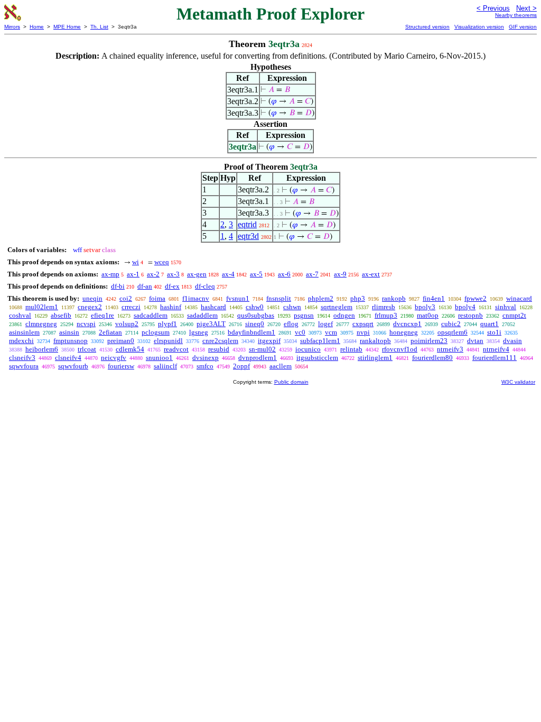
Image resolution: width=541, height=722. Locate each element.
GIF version (523, 27)
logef (325, 324)
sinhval (505, 307)
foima (157, 298)
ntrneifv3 (450, 349)
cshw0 (255, 307)
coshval (20, 315)
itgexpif (269, 341)
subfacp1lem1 (320, 341)
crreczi (131, 307)
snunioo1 (159, 358)
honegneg (403, 332)
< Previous (493, 8)
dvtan (475, 341)
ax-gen (197, 274)
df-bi (118, 286)
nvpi (363, 332)
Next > (526, 8)
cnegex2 (90, 307)
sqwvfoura (24, 366)
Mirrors (12, 27)
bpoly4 (465, 307)
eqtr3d (248, 236)
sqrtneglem (336, 307)
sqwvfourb (73, 366)
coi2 (125, 298)
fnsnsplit (278, 298)
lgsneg (198, 332)
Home (37, 27)
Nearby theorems (516, 15)
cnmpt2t (514, 315)
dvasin (512, 341)
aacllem (280, 366)
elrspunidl (168, 341)
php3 (357, 298)
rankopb (394, 298)
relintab (351, 349)
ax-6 (284, 274)
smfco (205, 366)
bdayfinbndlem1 (251, 332)
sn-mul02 (262, 349)
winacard (519, 298)
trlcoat (87, 349)
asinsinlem (24, 332)
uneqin (92, 298)
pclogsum (156, 332)
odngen (344, 315)
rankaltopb (375, 341)
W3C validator (518, 382)
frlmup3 (386, 315)
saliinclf (165, 366)
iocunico (308, 349)
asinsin (69, 332)
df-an (144, 286)
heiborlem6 (41, 349)
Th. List (99, 27)
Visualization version (479, 27)
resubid (218, 349)
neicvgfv (113, 358)
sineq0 (254, 324)
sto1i (494, 332)
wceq (161, 262)
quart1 (489, 324)
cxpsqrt (363, 324)
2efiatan (110, 332)
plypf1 (167, 324)
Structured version (427, 27)
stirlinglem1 (375, 358)
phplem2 (320, 298)
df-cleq (205, 286)
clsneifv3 (22, 358)
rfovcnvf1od (399, 349)
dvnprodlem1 (257, 358)
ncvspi (86, 324)
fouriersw (121, 366)
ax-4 (228, 274)
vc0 (300, 332)
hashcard (213, 307)
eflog (291, 324)
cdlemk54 (130, 349)
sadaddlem (202, 315)
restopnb (470, 315)
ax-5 (256, 274)
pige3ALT (211, 324)
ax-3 (173, 274)
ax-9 (340, 274)
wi (135, 262)
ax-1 (133, 274)
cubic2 (451, 324)
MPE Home (67, 27)
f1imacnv (195, 298)
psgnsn (304, 315)
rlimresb (383, 307)
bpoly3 (425, 307)
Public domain (291, 382)
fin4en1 (434, 298)
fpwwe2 (475, 298)
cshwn (292, 307)
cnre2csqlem (220, 341)
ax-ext (371, 274)
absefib (61, 315)
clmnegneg (41, 324)
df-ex (172, 286)
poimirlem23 (429, 341)
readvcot (176, 349)
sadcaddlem (150, 315)
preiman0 (120, 341)
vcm (331, 332)
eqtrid (247, 224)
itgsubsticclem (317, 358)
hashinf (170, 307)
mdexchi (21, 341)
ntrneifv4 (496, 349)
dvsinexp (205, 358)
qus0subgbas (255, 315)
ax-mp (110, 274)
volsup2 (126, 324)
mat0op (428, 315)
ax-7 (312, 274)
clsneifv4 (68, 358)
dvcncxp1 (407, 324)
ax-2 (153, 274)
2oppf (241, 366)
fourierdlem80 (432, 358)
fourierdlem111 (494, 358)
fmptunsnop (70, 341)
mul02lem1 (41, 307)
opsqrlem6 (452, 332)
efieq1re (102, 315)
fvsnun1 (237, 298)
